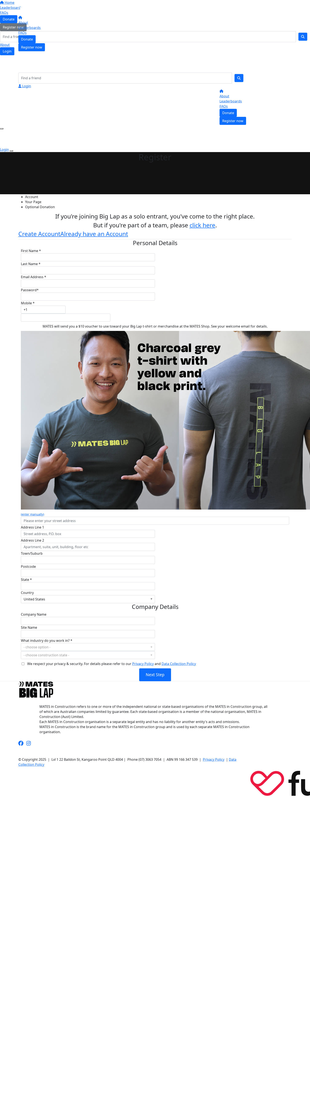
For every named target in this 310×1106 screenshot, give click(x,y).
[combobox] (88, 599)
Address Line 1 (32, 527)
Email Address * (33, 277)
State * (26, 579)
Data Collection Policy (179, 663)
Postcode (28, 566)
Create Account (39, 234)
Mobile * (28, 303)
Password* (30, 290)
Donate (27, 39)
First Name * (31, 250)
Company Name (33, 614)
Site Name (29, 627)
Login (26, 86)
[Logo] (33, 8)
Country (27, 592)
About (23, 22)
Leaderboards (29, 27)
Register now (31, 47)
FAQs (22, 32)
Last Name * (30, 264)
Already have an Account (94, 234)
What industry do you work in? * (46, 640)
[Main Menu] (1, 128)
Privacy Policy (143, 663)
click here (202, 225)
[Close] (11, 150)
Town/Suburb (32, 553)
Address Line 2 (32, 540)
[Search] (239, 78)
